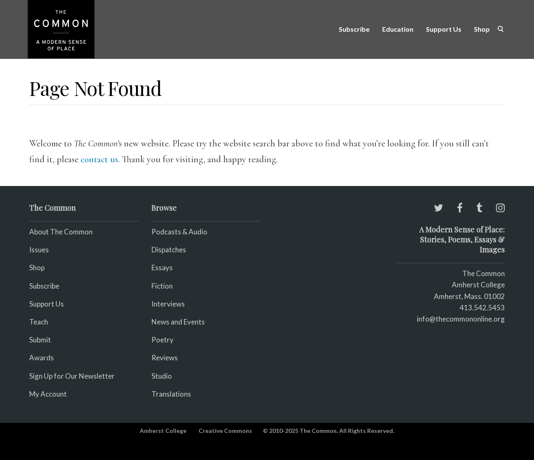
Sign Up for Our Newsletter (72, 376)
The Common (483, 273)
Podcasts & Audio (179, 231)
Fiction (162, 286)
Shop (482, 29)
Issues (39, 249)
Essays (162, 267)
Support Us (443, 29)
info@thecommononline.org (461, 318)
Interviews (168, 303)
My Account (48, 394)
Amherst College (163, 430)
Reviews (164, 357)
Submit (40, 339)
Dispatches (168, 249)
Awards (41, 357)
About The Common (61, 231)
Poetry (162, 339)
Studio (161, 376)
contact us (99, 159)
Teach (38, 321)
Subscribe (354, 29)
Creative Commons (225, 430)
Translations (171, 394)
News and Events (178, 321)
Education (397, 29)
